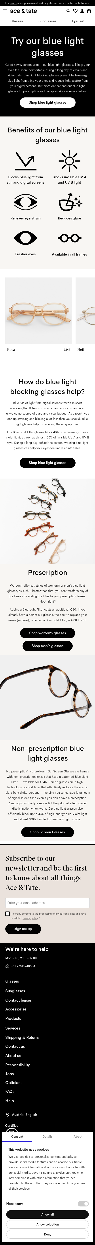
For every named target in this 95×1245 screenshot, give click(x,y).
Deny (47, 1234)
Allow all (47, 1214)
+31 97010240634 (23, 966)
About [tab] (78, 1136)
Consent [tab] (17, 1136)
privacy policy (30, 918)
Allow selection (47, 1224)
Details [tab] (47, 1136)
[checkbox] (7, 913)
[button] (76, 11)
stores (13, 3)
